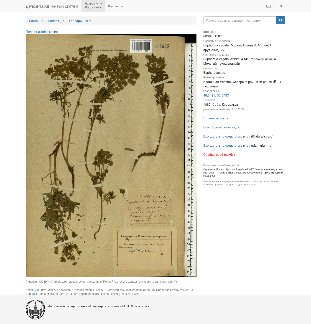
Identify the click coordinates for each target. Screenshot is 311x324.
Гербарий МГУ (80, 20)
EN (280, 6)
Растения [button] (92, 7)
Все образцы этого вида (221, 127)
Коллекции (116, 6)
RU (268, 6)
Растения (36, 20)
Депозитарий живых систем (52, 6)
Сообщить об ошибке (219, 154)
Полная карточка (216, 118)
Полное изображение (42, 31)
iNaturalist (32, 294)
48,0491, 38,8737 (216, 95)
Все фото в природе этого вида (226, 136)
